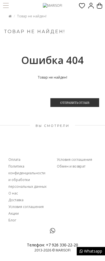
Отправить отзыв (74, 102)
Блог (12, 220)
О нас (13, 193)
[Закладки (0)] (82, 6)
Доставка (16, 200)
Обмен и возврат (71, 166)
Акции (13, 213)
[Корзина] (99, 6)
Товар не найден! (31, 16)
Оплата (14, 159)
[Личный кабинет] (91, 6)
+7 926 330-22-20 (62, 245)
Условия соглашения (26, 206)
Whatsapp (92, 251)
